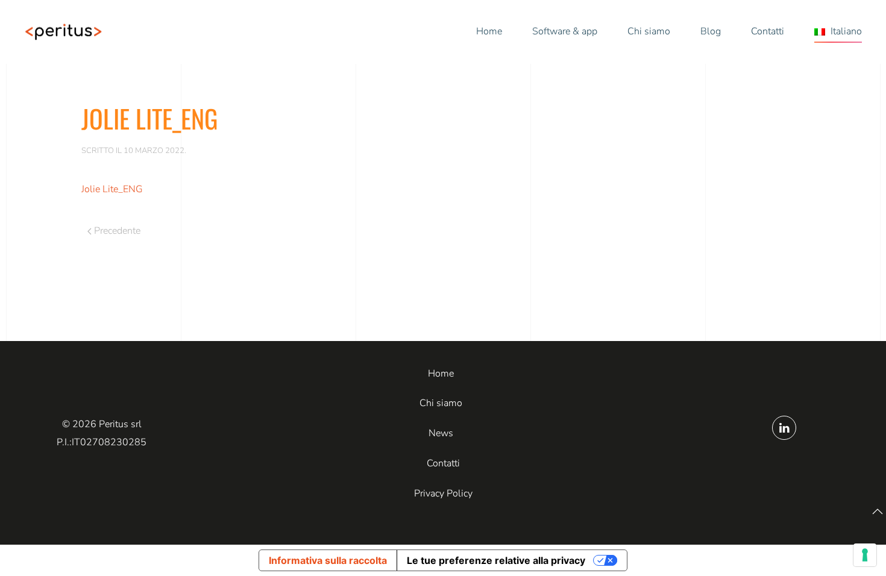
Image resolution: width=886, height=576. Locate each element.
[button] (838, 32)
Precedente (117, 230)
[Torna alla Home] (63, 32)
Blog (710, 31)
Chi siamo (648, 31)
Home (489, 31)
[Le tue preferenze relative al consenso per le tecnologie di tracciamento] (864, 554)
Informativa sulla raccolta (328, 560)
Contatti (767, 31)
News (441, 433)
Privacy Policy (443, 493)
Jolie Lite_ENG (112, 189)
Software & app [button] (564, 31)
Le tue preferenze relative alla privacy (496, 560)
